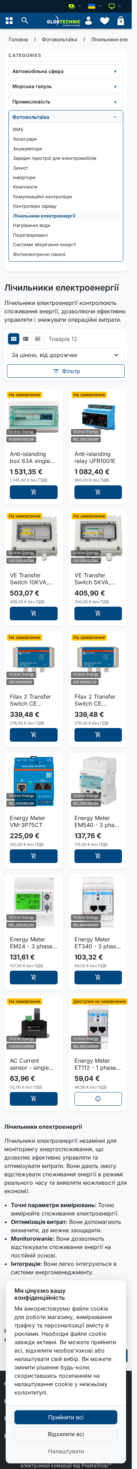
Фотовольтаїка (30, 117)
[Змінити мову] (95, 6)
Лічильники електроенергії (44, 216)
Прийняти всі (66, 1417)
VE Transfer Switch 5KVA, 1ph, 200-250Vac (97, 579)
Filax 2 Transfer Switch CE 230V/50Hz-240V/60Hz (30, 700)
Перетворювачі (30, 235)
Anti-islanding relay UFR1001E (95, 457)
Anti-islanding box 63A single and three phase (31, 457)
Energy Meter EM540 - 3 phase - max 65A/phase (97, 821)
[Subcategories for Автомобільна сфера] (115, 71)
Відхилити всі (66, 1434)
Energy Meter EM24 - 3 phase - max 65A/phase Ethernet (33, 943)
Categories (24, 55)
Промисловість (31, 102)
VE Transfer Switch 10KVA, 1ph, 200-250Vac (33, 579)
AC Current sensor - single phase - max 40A (33, 1064)
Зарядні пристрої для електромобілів (54, 158)
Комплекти (25, 187)
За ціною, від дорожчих (45, 354)
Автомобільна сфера (38, 71)
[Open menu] (9, 20)
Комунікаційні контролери (42, 196)
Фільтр (66, 371)
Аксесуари (25, 139)
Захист (20, 168)
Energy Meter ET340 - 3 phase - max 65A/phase (97, 943)
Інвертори (24, 177)
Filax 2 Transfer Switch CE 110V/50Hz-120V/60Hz (95, 700)
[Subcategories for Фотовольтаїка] (115, 117)
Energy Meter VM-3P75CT (27, 821)
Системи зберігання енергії (44, 244)
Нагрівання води (31, 225)
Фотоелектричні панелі (39, 254)
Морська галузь (32, 86)
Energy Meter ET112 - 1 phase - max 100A (97, 1064)
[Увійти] (88, 21)
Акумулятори (27, 148)
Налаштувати (66, 1451)
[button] (25, 20)
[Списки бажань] (105, 21)
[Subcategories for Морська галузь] (115, 86)
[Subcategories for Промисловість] (115, 102)
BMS (18, 129)
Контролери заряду (35, 206)
